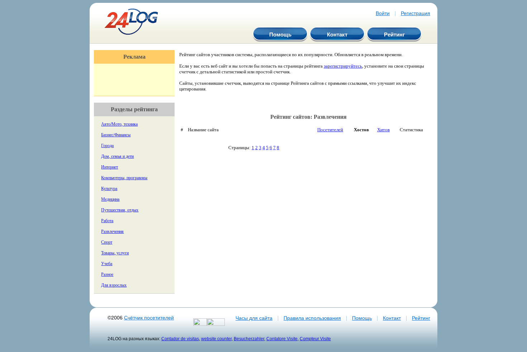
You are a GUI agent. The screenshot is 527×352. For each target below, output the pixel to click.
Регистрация (415, 13)
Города (107, 145)
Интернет (109, 167)
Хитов (383, 129)
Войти (383, 13)
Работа (107, 220)
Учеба (106, 263)
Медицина (110, 199)
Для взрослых (114, 285)
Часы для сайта (254, 318)
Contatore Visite (282, 338)
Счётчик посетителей (149, 318)
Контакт (337, 34)
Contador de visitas (180, 338)
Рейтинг (394, 34)
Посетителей (330, 129)
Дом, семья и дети (117, 156)
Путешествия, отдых (119, 209)
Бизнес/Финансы (115, 134)
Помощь (280, 34)
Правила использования (312, 318)
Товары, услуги (115, 252)
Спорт (106, 242)
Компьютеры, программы (124, 177)
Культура (109, 188)
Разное (107, 274)
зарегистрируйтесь (343, 66)
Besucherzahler (249, 338)
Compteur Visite (315, 338)
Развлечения (112, 231)
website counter (216, 338)
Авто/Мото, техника (119, 124)
